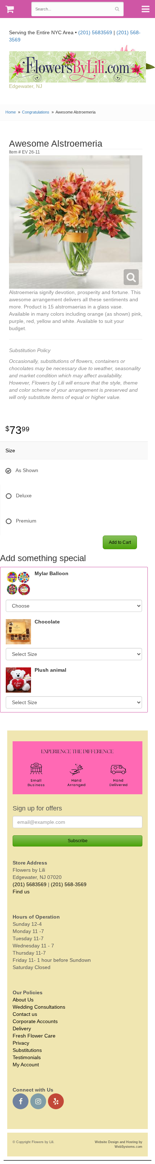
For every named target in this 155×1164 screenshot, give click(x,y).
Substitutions (27, 1050)
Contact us (25, 1014)
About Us (23, 1000)
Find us (21, 891)
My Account (26, 1064)
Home (10, 112)
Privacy (21, 1043)
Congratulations (35, 112)
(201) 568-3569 (69, 884)
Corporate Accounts (35, 1021)
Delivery (22, 1028)
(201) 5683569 (95, 32)
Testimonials (27, 1057)
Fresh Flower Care (34, 1036)
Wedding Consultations (39, 1007)
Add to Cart (120, 542)
